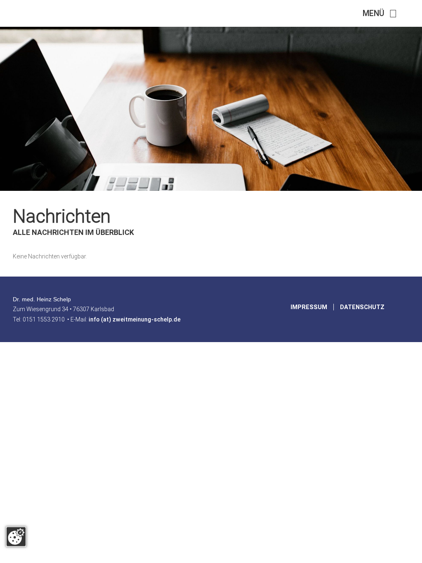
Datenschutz (362, 307)
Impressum (309, 307)
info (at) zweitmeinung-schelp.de (135, 319)
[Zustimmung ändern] (16, 537)
